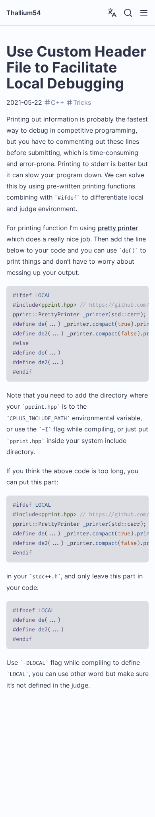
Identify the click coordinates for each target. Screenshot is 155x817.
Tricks (82, 102)
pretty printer (118, 228)
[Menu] (144, 13)
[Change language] (112, 13)
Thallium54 (23, 13)
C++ (57, 102)
